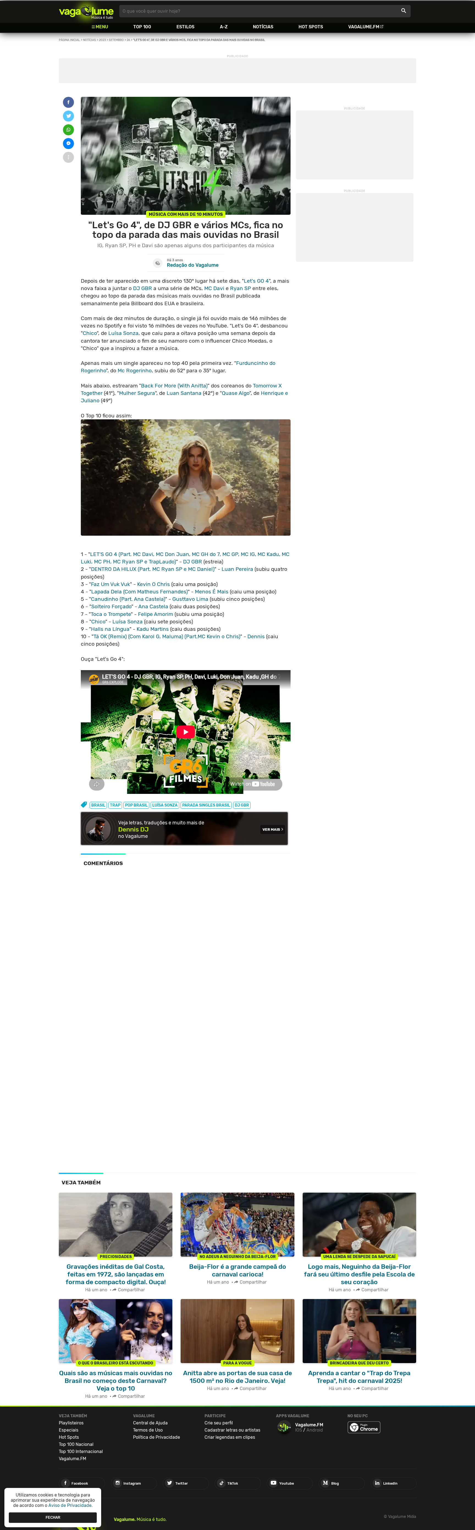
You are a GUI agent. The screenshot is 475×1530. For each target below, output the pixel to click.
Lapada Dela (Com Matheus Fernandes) (139, 591)
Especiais (68, 1430)
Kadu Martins (153, 629)
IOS (298, 1430)
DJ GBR (142, 288)
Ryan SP (240, 288)
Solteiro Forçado (111, 606)
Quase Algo (235, 393)
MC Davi (214, 288)
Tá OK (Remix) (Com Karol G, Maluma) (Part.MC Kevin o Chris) (166, 636)
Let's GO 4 (256, 281)
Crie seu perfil (219, 1423)
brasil (98, 805)
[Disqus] (186, 947)
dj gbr (242, 805)
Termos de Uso (148, 1430)
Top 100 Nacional (76, 1444)
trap (115, 805)
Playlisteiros (71, 1423)
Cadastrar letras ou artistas (232, 1430)
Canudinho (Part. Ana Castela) (128, 599)
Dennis (256, 636)
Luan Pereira (237, 569)
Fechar (53, 1517)
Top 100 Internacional (81, 1451)
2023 (102, 40)
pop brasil (136, 805)
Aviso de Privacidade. (70, 1505)
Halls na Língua (110, 629)
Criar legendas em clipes (230, 1437)
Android (314, 1430)
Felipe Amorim (155, 614)
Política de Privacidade (156, 1437)
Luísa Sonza (123, 333)
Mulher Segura (137, 393)
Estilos (185, 26)
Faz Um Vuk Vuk (110, 584)
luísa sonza (165, 805)
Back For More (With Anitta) (174, 385)
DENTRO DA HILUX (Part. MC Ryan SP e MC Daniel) (152, 569)
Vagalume (86, 11)
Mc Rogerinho (135, 370)
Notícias (263, 26)
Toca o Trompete (111, 614)
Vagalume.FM (363, 26)
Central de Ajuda (150, 1423)
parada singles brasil (206, 805)
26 (128, 40)
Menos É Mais (211, 591)
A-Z (224, 26)
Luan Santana (184, 393)
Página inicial (69, 40)
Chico (90, 333)
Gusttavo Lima (190, 599)
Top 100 (142, 26)
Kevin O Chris (153, 584)
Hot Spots (311, 26)
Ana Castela (153, 606)
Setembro (116, 40)
